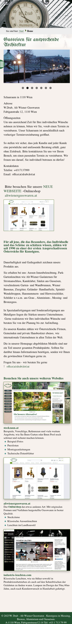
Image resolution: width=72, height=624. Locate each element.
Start (21, 30)
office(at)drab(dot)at (18, 366)
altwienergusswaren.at (21, 195)
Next (64, 66)
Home (30, 31)
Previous (10, 66)
